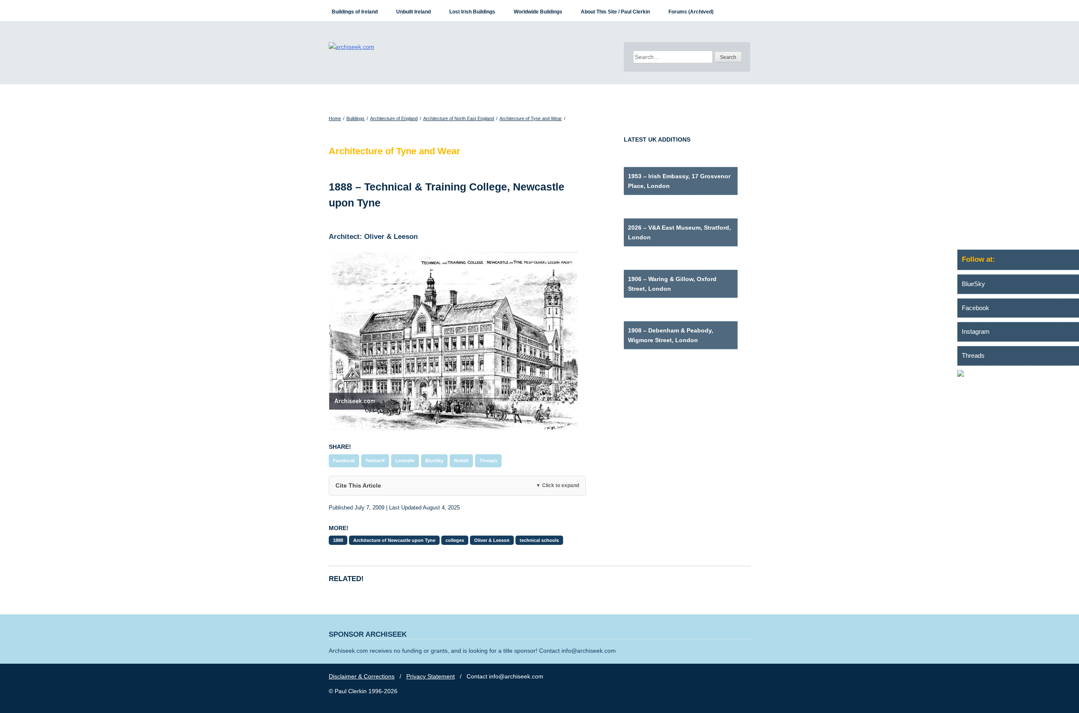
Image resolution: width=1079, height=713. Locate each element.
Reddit (461, 460)
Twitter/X (375, 460)
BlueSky (434, 460)
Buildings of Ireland (355, 12)
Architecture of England (394, 118)
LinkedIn (405, 460)
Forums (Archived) (691, 12)
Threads (488, 460)
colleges (455, 540)
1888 (338, 540)
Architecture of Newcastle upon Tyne (394, 540)
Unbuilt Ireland (413, 12)
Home (335, 118)
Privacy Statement (430, 676)
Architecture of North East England (458, 118)
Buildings (355, 118)
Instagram (976, 331)
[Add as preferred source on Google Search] (1018, 374)
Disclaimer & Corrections (362, 676)
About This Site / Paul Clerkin (615, 12)
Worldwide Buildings (538, 12)
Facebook (344, 460)
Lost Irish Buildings (472, 12)
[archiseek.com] (351, 46)
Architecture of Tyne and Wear (530, 118)
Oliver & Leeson (492, 540)
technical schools (539, 540)
